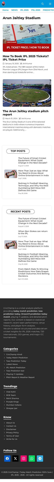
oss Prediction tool (15, 371)
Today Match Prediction (17, 357)
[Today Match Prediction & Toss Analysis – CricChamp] (3, 4)
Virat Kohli (11, 392)
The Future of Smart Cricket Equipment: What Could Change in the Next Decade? (32, 160)
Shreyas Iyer (11, 408)
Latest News (12, 364)
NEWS (14, 10)
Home (5, 10)
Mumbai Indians (13, 405)
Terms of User (12, 436)
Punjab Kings (12, 402)
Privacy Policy (12, 432)
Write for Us (11, 439)
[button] (42, 4)
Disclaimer (11, 429)
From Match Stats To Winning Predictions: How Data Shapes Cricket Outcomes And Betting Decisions (33, 272)
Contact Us (11, 426)
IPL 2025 (24, 10)
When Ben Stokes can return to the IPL (33, 232)
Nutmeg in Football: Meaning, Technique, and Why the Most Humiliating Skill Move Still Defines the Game (33, 186)
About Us (10, 423)
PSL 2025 (35, 10)
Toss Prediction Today (16, 361)
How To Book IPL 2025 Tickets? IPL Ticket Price (26, 58)
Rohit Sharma (12, 398)
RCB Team (11, 395)
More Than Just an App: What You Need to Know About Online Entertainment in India (33, 173)
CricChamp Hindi (14, 354)
